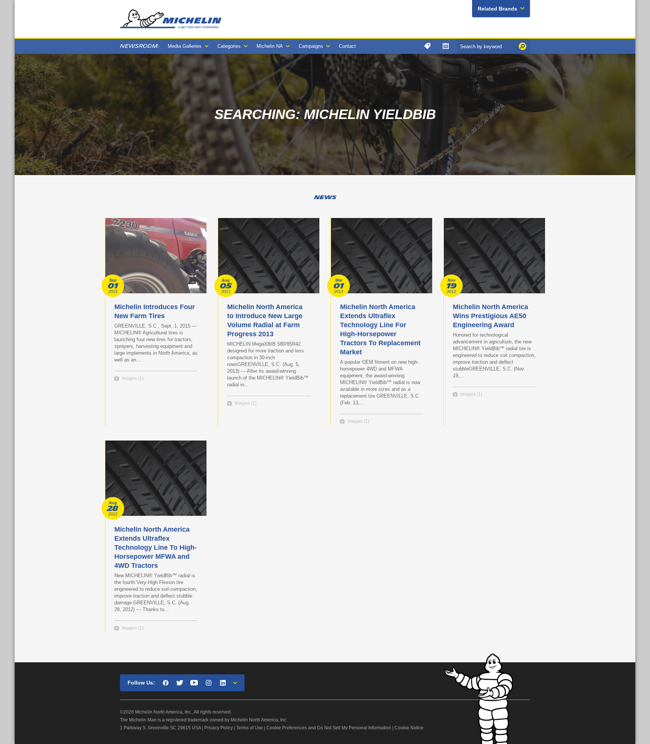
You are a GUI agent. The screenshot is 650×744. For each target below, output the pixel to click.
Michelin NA (270, 46)
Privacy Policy (218, 727)
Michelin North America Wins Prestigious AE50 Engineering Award (490, 316)
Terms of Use (249, 727)
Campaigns (311, 46)
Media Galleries (185, 46)
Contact (347, 46)
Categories (229, 46)
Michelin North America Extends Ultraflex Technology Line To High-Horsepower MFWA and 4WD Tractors (155, 547)
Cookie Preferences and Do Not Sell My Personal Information (328, 727)
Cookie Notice (409, 727)
